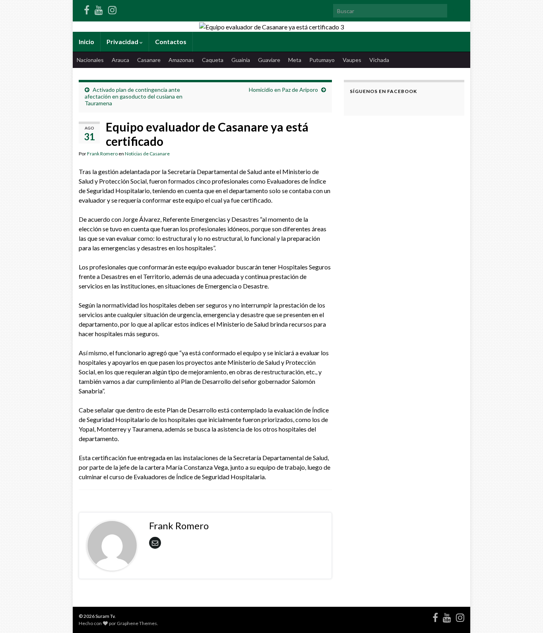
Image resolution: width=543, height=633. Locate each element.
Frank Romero (102, 154)
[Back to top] (525, 615)
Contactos (170, 41)
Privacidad (123, 41)
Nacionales (90, 59)
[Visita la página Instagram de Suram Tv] (112, 8)
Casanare (149, 59)
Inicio (86, 41)
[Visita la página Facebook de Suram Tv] (86, 8)
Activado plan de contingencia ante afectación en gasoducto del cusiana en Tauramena (133, 96)
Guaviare (269, 59)
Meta (294, 59)
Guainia (240, 59)
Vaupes (352, 59)
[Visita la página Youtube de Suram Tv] (99, 8)
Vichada (379, 59)
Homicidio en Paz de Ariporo (283, 89)
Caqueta (212, 59)
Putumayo (322, 59)
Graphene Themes (137, 623)
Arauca (120, 59)
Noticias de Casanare (147, 154)
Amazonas (181, 59)
